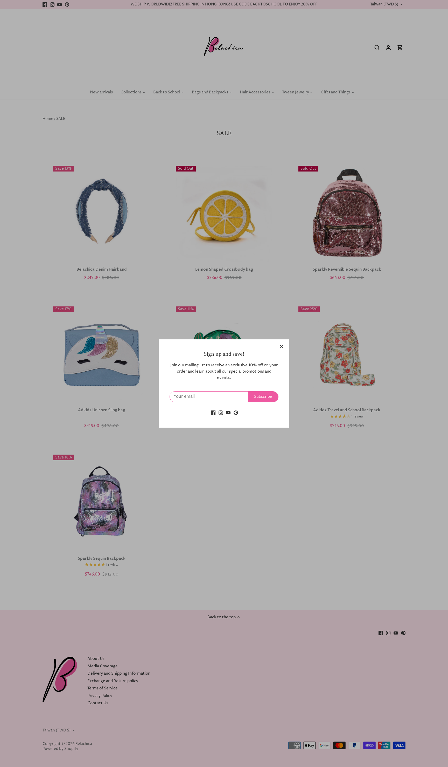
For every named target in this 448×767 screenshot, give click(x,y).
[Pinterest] (236, 412)
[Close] (281, 346)
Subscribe (263, 396)
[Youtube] (228, 412)
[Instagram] (221, 412)
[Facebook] (213, 412)
